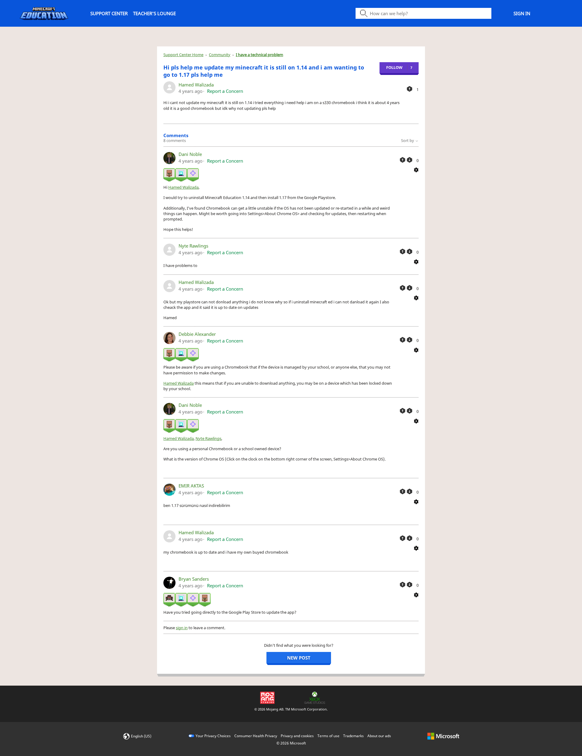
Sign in (521, 13)
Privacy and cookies (297, 735)
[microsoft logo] (443, 735)
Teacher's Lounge (154, 13)
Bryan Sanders (194, 579)
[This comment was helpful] (403, 160)
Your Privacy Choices (213, 735)
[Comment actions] (416, 169)
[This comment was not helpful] (409, 160)
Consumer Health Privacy (255, 735)
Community (219, 54)
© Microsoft (291, 743)
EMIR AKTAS (191, 486)
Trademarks (353, 735)
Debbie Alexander (197, 334)
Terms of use (328, 735)
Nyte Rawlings (193, 246)
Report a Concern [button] (225, 91)
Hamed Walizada (196, 85)
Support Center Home (183, 54)
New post (298, 658)
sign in (182, 627)
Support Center (109, 13)
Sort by (408, 140)
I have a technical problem (259, 54)
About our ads (379, 735)
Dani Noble (190, 154)
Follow (394, 67)
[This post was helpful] (409, 89)
